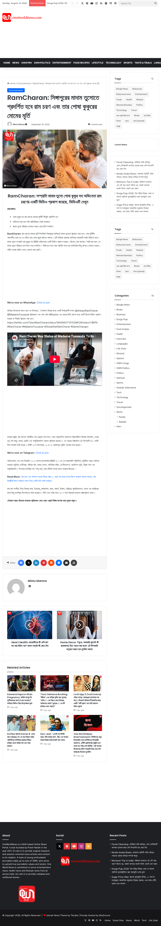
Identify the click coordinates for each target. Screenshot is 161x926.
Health (129, 99)
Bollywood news (123, 94)
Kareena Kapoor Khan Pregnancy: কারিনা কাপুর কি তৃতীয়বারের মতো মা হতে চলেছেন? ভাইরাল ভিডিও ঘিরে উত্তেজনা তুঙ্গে (19, 699)
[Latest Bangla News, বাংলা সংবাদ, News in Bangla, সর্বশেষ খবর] (22, 17)
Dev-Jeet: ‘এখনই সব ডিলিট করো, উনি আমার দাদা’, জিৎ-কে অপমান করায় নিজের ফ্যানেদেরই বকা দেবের (54, 736)
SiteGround (104, 915)
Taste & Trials (143, 62)
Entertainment (62, 62)
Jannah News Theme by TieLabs (62, 915)
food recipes (123, 329)
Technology (113, 62)
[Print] (74, 563)
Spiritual (121, 378)
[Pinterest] (44, 563)
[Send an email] (26, 124)
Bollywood (137, 89)
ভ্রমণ (127, 121)
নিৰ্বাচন (119, 426)
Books (120, 309)
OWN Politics (42, 62)
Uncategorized (124, 407)
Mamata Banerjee (124, 105)
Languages (122, 343)
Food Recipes (81, 62)
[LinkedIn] (36, 563)
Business (121, 314)
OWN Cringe (123, 363)
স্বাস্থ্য (118, 126)
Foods (119, 99)
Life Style (121, 348)
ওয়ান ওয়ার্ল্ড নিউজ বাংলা (123, 115)
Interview (121, 339)
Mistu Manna (19, 124)
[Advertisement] (108, 32)
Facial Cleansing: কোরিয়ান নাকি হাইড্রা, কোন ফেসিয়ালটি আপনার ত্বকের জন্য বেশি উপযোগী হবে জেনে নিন (135, 165)
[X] (28, 563)
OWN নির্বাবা (26, 62)
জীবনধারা (136, 115)
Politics (139, 105)
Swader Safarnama (126, 387)
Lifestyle (97, 62)
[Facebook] (21, 563)
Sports (128, 62)
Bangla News (122, 89)
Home (6, 62)
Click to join (43, 302)
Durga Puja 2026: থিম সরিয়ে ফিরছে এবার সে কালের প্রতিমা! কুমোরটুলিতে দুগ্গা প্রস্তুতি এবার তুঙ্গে (135, 196)
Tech (119, 392)
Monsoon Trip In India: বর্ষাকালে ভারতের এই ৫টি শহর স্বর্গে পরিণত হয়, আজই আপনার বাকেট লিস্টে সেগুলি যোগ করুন (134, 185)
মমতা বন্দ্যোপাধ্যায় (138, 121)
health (120, 334)
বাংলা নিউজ (147, 115)
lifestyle (139, 99)
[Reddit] (51, 563)
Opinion (120, 358)
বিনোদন (118, 121)
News (15, 62)
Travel (134, 110)
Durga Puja (122, 319)
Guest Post (118, 920)
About (129, 920)
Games (122, 421)
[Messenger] (59, 563)
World (119, 412)
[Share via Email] (66, 563)
